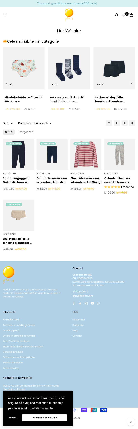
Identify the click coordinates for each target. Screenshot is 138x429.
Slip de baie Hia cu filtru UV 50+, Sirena (23, 99)
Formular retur (11, 319)
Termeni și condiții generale (19, 325)
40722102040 (80, 291)
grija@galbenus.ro (82, 295)
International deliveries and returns (23, 346)
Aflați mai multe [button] (42, 408)
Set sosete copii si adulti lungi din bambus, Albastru (67, 102)
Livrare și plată (11, 330)
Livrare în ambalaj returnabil (19, 335)
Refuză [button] (12, 417)
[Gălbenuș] (69, 15)
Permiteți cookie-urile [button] (44, 417)
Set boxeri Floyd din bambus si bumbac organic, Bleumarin (109, 102)
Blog (74, 330)
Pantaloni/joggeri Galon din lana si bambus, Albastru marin (16, 180)
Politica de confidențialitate (19, 357)
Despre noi (78, 319)
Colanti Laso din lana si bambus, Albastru (52, 180)
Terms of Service (13, 362)
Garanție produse (13, 352)
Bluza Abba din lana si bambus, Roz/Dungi (85, 180)
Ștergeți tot (25, 132)
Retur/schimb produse (16, 341)
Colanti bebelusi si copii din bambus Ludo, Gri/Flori (117, 180)
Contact (77, 335)
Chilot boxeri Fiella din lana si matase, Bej (16, 241)
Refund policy (11, 368)
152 (11, 132)
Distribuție (78, 325)
